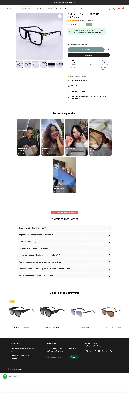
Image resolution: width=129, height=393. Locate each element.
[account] (114, 9)
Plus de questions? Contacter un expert (64, 212)
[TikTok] (94, 351)
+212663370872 (91, 343)
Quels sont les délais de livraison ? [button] (32, 228)
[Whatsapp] (111, 351)
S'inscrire (74, 357)
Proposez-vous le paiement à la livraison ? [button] (36, 235)
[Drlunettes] (7, 9)
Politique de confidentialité (19, 355)
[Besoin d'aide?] (5, 376)
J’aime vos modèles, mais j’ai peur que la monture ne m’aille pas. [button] (44, 269)
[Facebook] (86, 351)
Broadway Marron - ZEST (90, 327)
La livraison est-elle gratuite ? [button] (31, 241)
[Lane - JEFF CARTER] (59, 312)
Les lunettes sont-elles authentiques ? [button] (34, 248)
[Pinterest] (103, 351)
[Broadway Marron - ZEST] (90, 312)
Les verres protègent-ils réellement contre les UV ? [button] (39, 255)
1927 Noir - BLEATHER (29, 327)
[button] (10, 312)
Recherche (14, 359)
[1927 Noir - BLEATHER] (29, 312)
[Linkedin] (107, 351)
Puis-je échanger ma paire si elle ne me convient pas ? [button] (40, 262)
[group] (39, 36)
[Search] (110, 9)
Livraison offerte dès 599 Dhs (64, 2)
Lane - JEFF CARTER (60, 327)
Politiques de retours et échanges (22, 348)
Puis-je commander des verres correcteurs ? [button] (37, 275)
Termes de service (16, 352)
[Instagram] (90, 351)
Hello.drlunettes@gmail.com (95, 346)
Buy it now (88, 55)
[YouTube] (99, 351)
